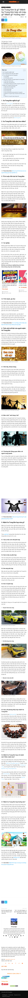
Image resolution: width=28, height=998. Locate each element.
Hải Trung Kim (17, 117)
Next (25, 283)
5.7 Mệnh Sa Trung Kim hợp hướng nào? (11, 96)
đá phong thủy (13, 714)
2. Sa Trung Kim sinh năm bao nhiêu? (10, 73)
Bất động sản (4, 994)
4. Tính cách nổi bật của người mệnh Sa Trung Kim (13, 79)
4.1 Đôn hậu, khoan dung (8, 80)
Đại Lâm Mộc (6, 773)
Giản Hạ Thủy (9, 763)
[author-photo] (14, 924)
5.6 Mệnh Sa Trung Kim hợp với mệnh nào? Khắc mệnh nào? (14, 94)
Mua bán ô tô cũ (17, 994)
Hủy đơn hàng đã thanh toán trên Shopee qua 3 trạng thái (6, 912)
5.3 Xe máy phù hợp (7, 89)
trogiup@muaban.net (10, 959)
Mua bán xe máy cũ (6, 996)
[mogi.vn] (5, 978)
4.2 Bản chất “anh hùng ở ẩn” (9, 82)
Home (2, 5)
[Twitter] (5, 20)
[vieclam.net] (5, 976)
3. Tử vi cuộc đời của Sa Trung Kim (9, 75)
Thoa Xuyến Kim (12, 768)
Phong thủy (7, 5)
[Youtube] (18, 937)
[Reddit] (10, 937)
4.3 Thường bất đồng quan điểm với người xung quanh (14, 83)
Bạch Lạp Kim (16, 763)
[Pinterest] (24, 935)
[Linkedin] (21, 935)
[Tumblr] (13, 937)
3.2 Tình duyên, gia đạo (8, 78)
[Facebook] (2, 20)
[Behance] (4, 935)
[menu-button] (3, 2)
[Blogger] (7, 935)
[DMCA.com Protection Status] (14, 986)
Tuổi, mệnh (8, 7)
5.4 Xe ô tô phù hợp (7, 90)
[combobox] (14, 283)
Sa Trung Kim (9, 103)
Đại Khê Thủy (4, 768)
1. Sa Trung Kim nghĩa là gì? (8, 72)
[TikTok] (19, 963)
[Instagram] (19, 935)
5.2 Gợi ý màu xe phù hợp (8, 88)
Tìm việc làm (10, 994)
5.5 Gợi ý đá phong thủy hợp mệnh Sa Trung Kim (13, 92)
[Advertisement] (14, 484)
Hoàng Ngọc (5, 16)
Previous (2, 283)
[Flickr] (16, 935)
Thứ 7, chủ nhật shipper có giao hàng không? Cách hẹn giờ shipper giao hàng (20, 912)
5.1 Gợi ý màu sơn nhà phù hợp (9, 86)
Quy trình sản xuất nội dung (7, 969)
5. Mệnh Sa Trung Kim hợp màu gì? (9, 85)
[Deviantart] (9, 935)
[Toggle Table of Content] (23, 70)
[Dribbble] (11, 935)
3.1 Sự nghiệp (6, 76)
